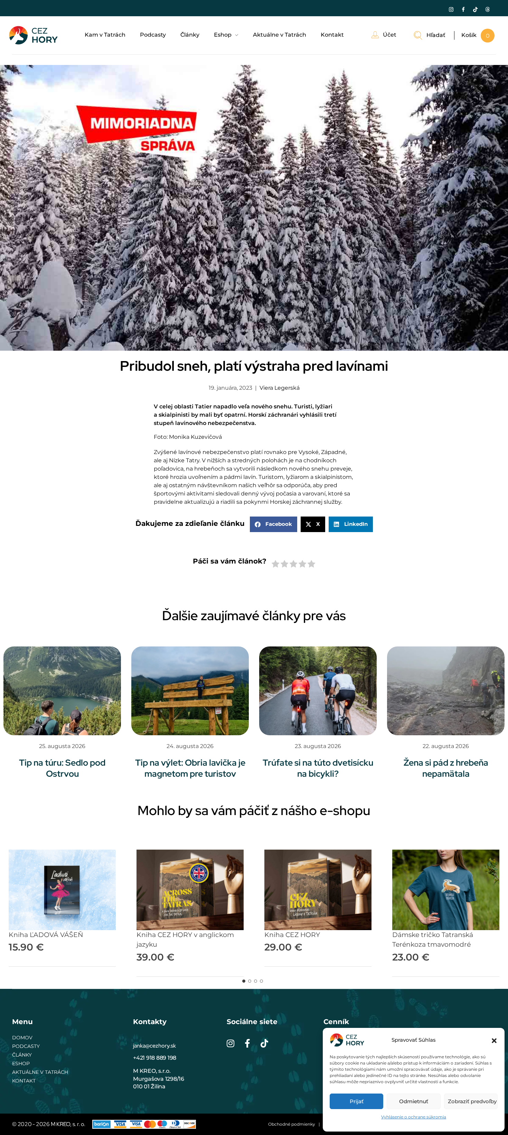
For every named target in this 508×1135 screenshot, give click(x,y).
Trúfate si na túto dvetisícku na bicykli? (318, 768)
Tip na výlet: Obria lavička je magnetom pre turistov (190, 768)
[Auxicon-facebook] (463, 9)
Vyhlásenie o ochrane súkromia (413, 1116)
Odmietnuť (413, 1101)
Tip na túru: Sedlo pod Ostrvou (62, 768)
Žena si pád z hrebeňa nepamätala (446, 768)
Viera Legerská (280, 388)
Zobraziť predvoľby (472, 1101)
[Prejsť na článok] (62, 690)
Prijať (357, 1101)
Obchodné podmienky (291, 1124)
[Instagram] (451, 9)
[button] (494, 1040)
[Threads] (487, 9)
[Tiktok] (475, 9)
